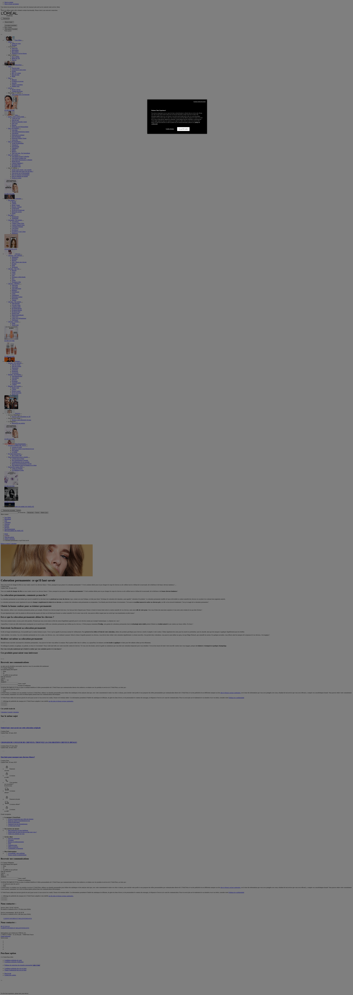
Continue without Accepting (200, 101)
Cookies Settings (170, 128)
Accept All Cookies (183, 129)
